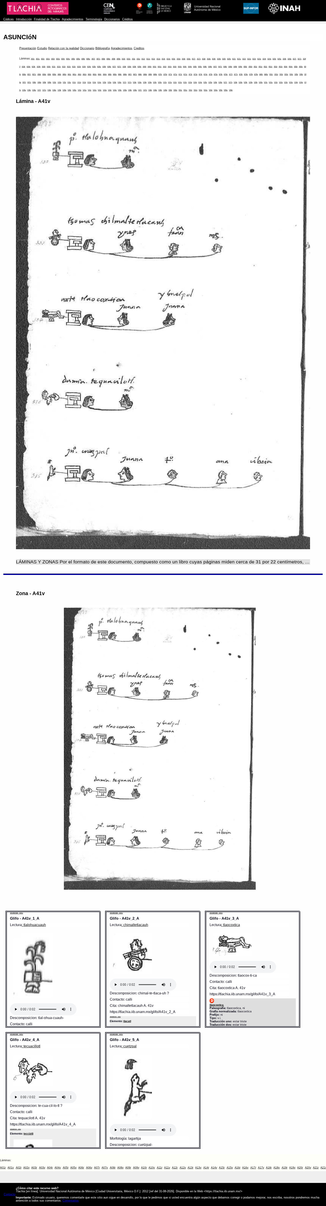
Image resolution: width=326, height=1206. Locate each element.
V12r (74, 82)
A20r (224, 59)
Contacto (9, 1194)
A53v (281, 67)
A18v (209, 59)
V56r (231, 90)
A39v (139, 67)
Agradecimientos (72, 19)
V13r (84, 82)
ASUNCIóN (20, 37)
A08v (108, 59)
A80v (266, 74)
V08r (34, 82)
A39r (134, 67)
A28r (23, 67)
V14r (94, 82)
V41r (79, 90)
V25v (210, 82)
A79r (251, 74)
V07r (24, 82)
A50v (250, 67)
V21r (165, 82)
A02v (48, 59)
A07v (98, 59)
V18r (134, 82)
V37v (44, 90)
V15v (109, 82)
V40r (69, 90)
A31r (53, 67)
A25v (279, 59)
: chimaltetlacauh (135, 925)
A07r (93, 59)
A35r (94, 67)
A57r (29, 74)
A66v (125, 74)
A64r (99, 74)
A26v (289, 59)
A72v (185, 74)
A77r (231, 74)
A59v (54, 74)
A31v (59, 67)
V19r (145, 82)
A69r (150, 74)
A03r (53, 59)
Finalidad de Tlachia (47, 19)
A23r (254, 59)
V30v (261, 82)
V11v (69, 82)
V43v (105, 90)
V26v (220, 82)
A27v (299, 59)
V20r (155, 82)
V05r (296, 74)
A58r (39, 74)
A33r (74, 67)
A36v (109, 67)
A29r (33, 67)
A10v (128, 59)
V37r (39, 90)
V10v (59, 82)
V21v (170, 82)
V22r (175, 82)
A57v (34, 74)
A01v (38, 59)
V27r (225, 82)
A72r (180, 74)
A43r (175, 67)
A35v (99, 67)
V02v (276, 74)
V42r (89, 90)
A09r (113, 59)
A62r (79, 74)
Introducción (24, 19)
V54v (216, 90)
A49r (235, 67)
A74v (205, 74)
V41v (84, 90)
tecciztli (28, 1133)
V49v (165, 90)
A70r (160, 74)
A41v (159, 67)
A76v (226, 74)
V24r (195, 82)
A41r (154, 67)
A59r (49, 74)
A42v (170, 67)
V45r (120, 90)
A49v (240, 67)
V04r (291, 74)
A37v (119, 67)
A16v (188, 59)
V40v (74, 90)
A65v (115, 74)
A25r (274, 59)
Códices (8, 19)
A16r (183, 59)
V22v (180, 82)
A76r (220, 74)
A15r (173, 59)
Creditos (139, 48)
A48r (225, 67)
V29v (251, 82)
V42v (94, 90)
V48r (150, 90)
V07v (29, 82)
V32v (281, 82)
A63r (89, 74)
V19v (150, 82)
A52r (265, 67)
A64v (105, 74)
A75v (216, 74)
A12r (143, 59)
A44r (185, 67)
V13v (89, 82)
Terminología (94, 19)
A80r (261, 74)
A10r (123, 59)
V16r (114, 82)
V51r (180, 90)
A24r (264, 59)
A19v (219, 59)
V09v (49, 82)
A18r (204, 59)
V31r (265, 82)
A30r (43, 67)
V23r (185, 82)
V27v (230, 82)
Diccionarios (112, 19)
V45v (125, 90)
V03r (281, 74)
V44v (115, 90)
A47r (215, 67)
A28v (28, 67)
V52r (190, 90)
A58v (44, 74)
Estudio (42, 48)
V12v (79, 82)
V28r (235, 82)
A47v (220, 67)
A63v (94, 74)
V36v (34, 90)
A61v (74, 74)
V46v (135, 90)
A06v (88, 59)
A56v (24, 74)
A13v (158, 59)
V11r (64, 82)
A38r (124, 67)
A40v (149, 67)
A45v (200, 67)
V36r (29, 90)
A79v (256, 74)
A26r (284, 59)
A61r (69, 74)
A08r (103, 59)
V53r (200, 90)
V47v (145, 90)
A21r (234, 59)
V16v (119, 82)
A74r (200, 74)
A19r (214, 59)
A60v (64, 74)
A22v (249, 59)
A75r (210, 74)
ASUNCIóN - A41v (16, 913)
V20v (160, 82)
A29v (39, 67)
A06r (83, 59)
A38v (129, 67)
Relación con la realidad (63, 48)
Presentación (27, 48)
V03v (286, 74)
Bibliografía (102, 48)
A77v (236, 74)
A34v (89, 67)
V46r (130, 90)
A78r (241, 74)
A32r (64, 67)
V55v (226, 90)
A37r (114, 67)
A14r (163, 59)
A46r (205, 67)
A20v (229, 59)
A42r (165, 67)
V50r (170, 90)
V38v (54, 90)
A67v (135, 74)
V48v (155, 90)
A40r (144, 67)
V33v (291, 82)
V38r (49, 90)
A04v (68, 59)
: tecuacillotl (31, 1046)
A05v (78, 59)
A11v (138, 59)
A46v (210, 67)
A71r (170, 74)
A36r (104, 67)
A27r (294, 59)
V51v (185, 90)
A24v (269, 59)
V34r (296, 82)
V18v (139, 82)
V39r (59, 90)
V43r (99, 90)
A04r (63, 59)
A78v (246, 74)
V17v (130, 82)
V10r (54, 82)
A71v (175, 74)
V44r (110, 90)
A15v (179, 59)
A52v (270, 67)
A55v (301, 67)
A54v (291, 67)
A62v (84, 74)
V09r (44, 82)
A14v (168, 59)
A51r (255, 67)
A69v (155, 74)
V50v (175, 90)
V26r (215, 82)
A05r (73, 59)
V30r (255, 82)
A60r (59, 74)
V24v (200, 82)
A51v (260, 67)
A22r (244, 59)
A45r (195, 67)
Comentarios (71, 1200)
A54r (285, 67)
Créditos (127, 19)
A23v (259, 59)
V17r (124, 82)
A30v (49, 67)
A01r (33, 59)
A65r (110, 74)
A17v (199, 59)
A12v (148, 59)
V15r (104, 82)
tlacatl (127, 1021)
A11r (133, 59)
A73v (195, 74)
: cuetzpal (129, 1046)
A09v (118, 59)
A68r (140, 74)
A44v (190, 67)
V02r (271, 74)
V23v (190, 82)
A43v (180, 67)
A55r (296, 67)
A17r (193, 59)
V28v (240, 82)
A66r (120, 74)
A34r (84, 67)
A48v (230, 67)
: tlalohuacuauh (34, 925)
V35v (24, 90)
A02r (43, 59)
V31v (271, 82)
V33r (286, 82)
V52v (195, 90)
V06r (301, 74)
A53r (275, 67)
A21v (239, 59)
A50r (245, 67)
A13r (153, 59)
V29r (245, 82)
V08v (39, 82)
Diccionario (87, 48)
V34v (301, 82)
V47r (140, 90)
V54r (210, 90)
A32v (69, 67)
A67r (130, 74)
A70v (165, 74)
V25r (205, 82)
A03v (58, 59)
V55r (220, 90)
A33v (79, 67)
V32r (276, 82)
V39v (64, 90)
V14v (99, 82)
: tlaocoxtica (230, 925)
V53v (205, 90)
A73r (190, 74)
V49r (160, 90)
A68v (145, 74)
